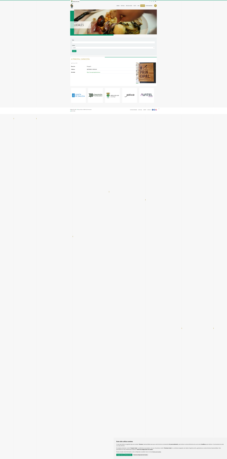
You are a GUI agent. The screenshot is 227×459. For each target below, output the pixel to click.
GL (151, 1)
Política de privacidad (133, 109)
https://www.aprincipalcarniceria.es (93, 72)
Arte (139, 5)
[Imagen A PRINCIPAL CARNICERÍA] (146, 72)
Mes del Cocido (129, 5)
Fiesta (135, 5)
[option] (79, 95)
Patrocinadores (149, 5)
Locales (142, 5)
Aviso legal (140, 109)
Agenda (118, 5)
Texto (73, 40)
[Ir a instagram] (156, 110)
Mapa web (149, 109)
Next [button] (157, 95)
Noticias (122, 5)
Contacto (144, 109)
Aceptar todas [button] (120, 454)
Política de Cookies (156, 451)
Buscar (155, 5)
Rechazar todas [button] (128, 454)
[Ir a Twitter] (154, 110)
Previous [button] (69, 95)
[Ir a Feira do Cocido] (72, 5)
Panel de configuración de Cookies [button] (140, 454)
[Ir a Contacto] (155, 1)
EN (153, 1)
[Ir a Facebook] (152, 110)
